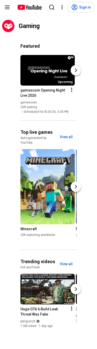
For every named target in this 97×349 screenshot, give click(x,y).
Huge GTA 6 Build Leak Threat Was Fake (39, 311)
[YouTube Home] (29, 7)
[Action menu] (71, 90)
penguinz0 (27, 321)
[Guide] (7, 7)
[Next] (76, 70)
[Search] (52, 7)
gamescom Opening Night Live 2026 (42, 92)
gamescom (28, 102)
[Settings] (62, 7)
